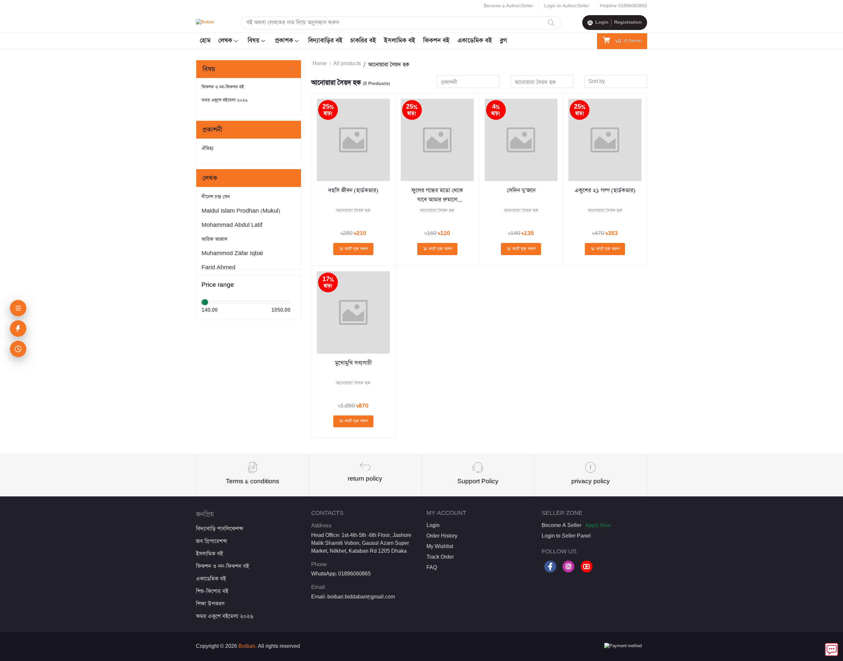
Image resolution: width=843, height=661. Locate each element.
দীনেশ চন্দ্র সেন (216, 196)
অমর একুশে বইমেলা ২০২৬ (225, 100)
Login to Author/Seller (566, 6)
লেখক (225, 40)
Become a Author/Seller (508, 6)
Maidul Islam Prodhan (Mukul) (241, 210)
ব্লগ (503, 40)
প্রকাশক (284, 40)
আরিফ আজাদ (215, 239)
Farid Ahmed (218, 267)
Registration (628, 22)
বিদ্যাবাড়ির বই (325, 40)
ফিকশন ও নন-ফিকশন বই (223, 87)
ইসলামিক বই (399, 40)
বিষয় (253, 40)
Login (602, 22)
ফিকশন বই (436, 40)
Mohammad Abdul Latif (232, 225)
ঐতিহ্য (207, 148)
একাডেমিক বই (474, 40)
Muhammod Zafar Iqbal (232, 253)
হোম (205, 40)
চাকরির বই (363, 40)
